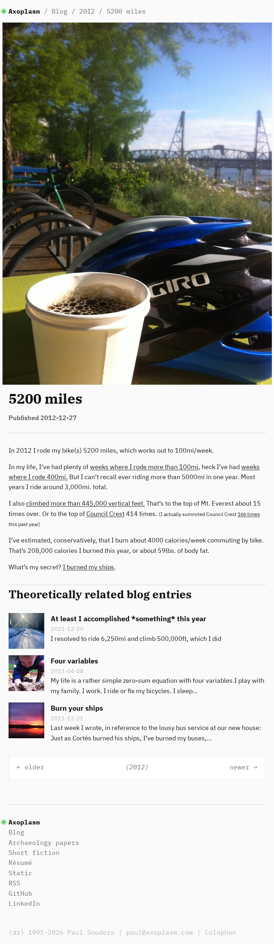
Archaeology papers (44, 842)
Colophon (220, 932)
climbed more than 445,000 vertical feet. (85, 503)
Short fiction (34, 852)
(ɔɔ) (16, 932)
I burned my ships (88, 567)
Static (20, 873)
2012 (87, 11)
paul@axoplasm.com (159, 932)
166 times (249, 514)
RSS (14, 883)
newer (239, 767)
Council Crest (105, 514)
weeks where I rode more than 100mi (144, 467)
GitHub (20, 893)
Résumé (20, 862)
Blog (59, 11)
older (34, 767)
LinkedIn (24, 903)
